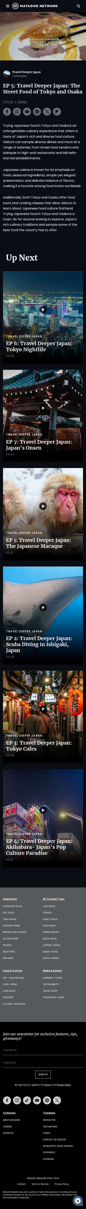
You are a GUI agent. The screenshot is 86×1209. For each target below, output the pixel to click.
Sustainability (51, 984)
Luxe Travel (49, 906)
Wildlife (7, 945)
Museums (8, 997)
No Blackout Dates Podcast (58, 1146)
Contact (21, 1184)
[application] (43, 36)
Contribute (49, 1152)
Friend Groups (51, 932)
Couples (47, 912)
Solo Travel (49, 925)
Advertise (8, 1133)
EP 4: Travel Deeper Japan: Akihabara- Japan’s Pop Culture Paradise (39, 847)
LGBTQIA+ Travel (51, 945)
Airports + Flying (52, 977)
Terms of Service (40, 1184)
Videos (46, 1133)
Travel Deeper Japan (26, 72)
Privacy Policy (64, 1084)
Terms (48, 1084)
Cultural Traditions (14, 1003)
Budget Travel (50, 951)
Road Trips (9, 951)
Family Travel (50, 919)
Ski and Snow (10, 938)
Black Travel (50, 938)
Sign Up (43, 1074)
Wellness (8, 958)
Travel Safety (50, 990)
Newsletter (49, 1120)
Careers (7, 1126)
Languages (9, 990)
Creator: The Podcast (54, 1139)
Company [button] (9, 1113)
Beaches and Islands (14, 932)
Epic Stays (8, 912)
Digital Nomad (51, 958)
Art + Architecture (13, 977)
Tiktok (27, 1100)
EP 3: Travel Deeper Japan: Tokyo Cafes (39, 746)
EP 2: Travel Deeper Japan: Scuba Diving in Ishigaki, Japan (39, 644)
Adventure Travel (12, 906)
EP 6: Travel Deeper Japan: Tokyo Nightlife (39, 346)
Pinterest (47, 1100)
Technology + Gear (53, 997)
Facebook (7, 1100)
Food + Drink (15, 102)
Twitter (57, 1100)
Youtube (37, 1100)
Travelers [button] (49, 1113)
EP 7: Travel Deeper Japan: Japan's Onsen (39, 445)
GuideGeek (48, 1159)
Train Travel (10, 919)
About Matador (11, 1120)
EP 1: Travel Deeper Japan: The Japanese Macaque (38, 543)
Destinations (50, 1126)
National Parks (11, 925)
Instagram (17, 1100)
